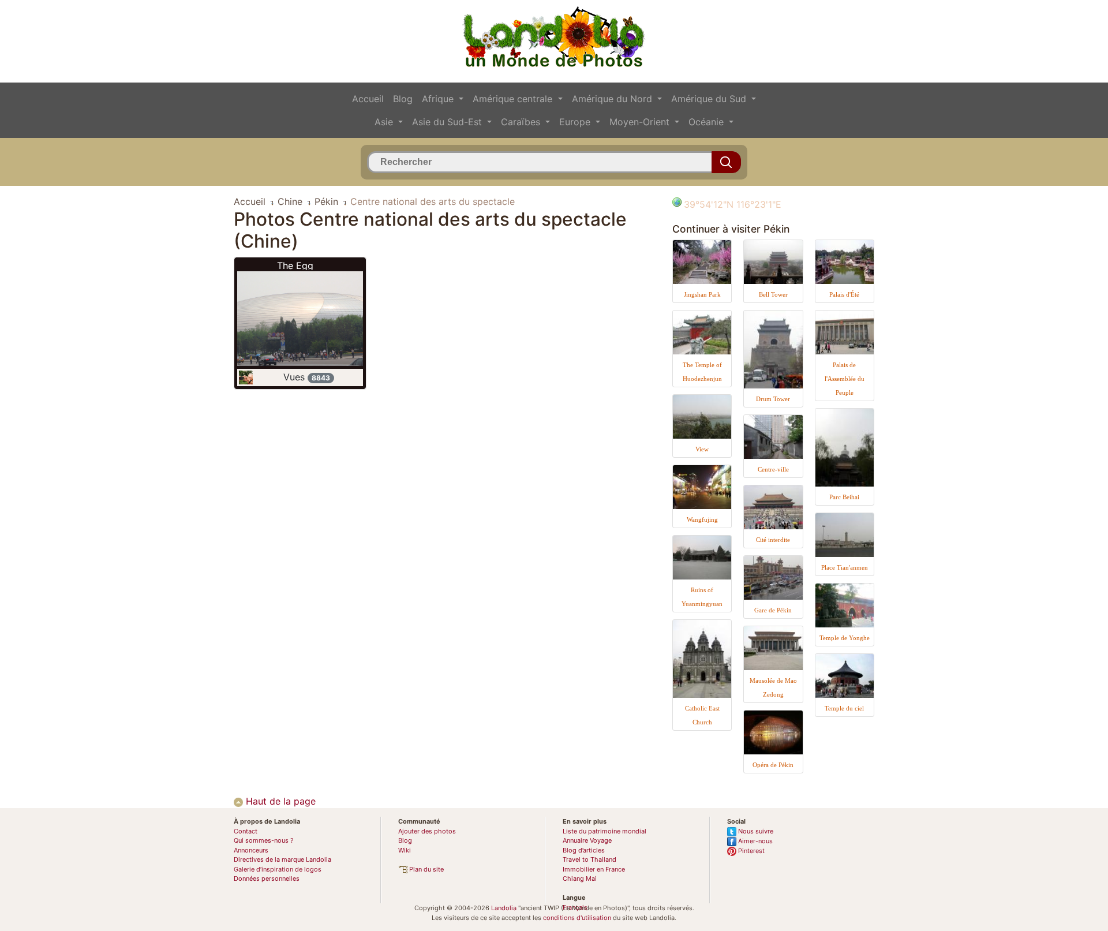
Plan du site (425, 869)
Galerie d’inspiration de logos (277, 869)
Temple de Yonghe (844, 637)
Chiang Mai (580, 878)
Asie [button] (385, 122)
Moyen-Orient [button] (640, 122)
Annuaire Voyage (587, 840)
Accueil (368, 98)
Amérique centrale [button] (514, 98)
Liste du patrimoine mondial (604, 831)
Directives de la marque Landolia (282, 859)
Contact (245, 831)
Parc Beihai (844, 496)
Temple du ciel (844, 708)
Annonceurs (251, 850)
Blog (403, 98)
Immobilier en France (594, 869)
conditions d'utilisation (577, 918)
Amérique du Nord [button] (613, 98)
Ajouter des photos (427, 831)
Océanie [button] (707, 122)
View (702, 449)
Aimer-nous (754, 841)
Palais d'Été (844, 294)
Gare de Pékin (773, 610)
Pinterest (750, 851)
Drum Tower (773, 398)
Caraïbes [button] (522, 122)
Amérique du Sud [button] (710, 98)
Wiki (404, 850)
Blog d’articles (584, 850)
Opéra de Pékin (773, 764)
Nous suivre (754, 831)
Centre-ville (773, 469)
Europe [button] (576, 122)
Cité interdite (773, 539)
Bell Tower (773, 294)
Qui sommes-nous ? (264, 840)
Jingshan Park (702, 294)
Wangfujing (702, 519)
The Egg (295, 265)
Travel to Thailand (589, 859)
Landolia (503, 908)
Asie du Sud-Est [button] (448, 122)
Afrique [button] (439, 98)
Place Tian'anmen (844, 567)
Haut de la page (279, 801)
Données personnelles (267, 878)
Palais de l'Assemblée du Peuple (844, 378)
